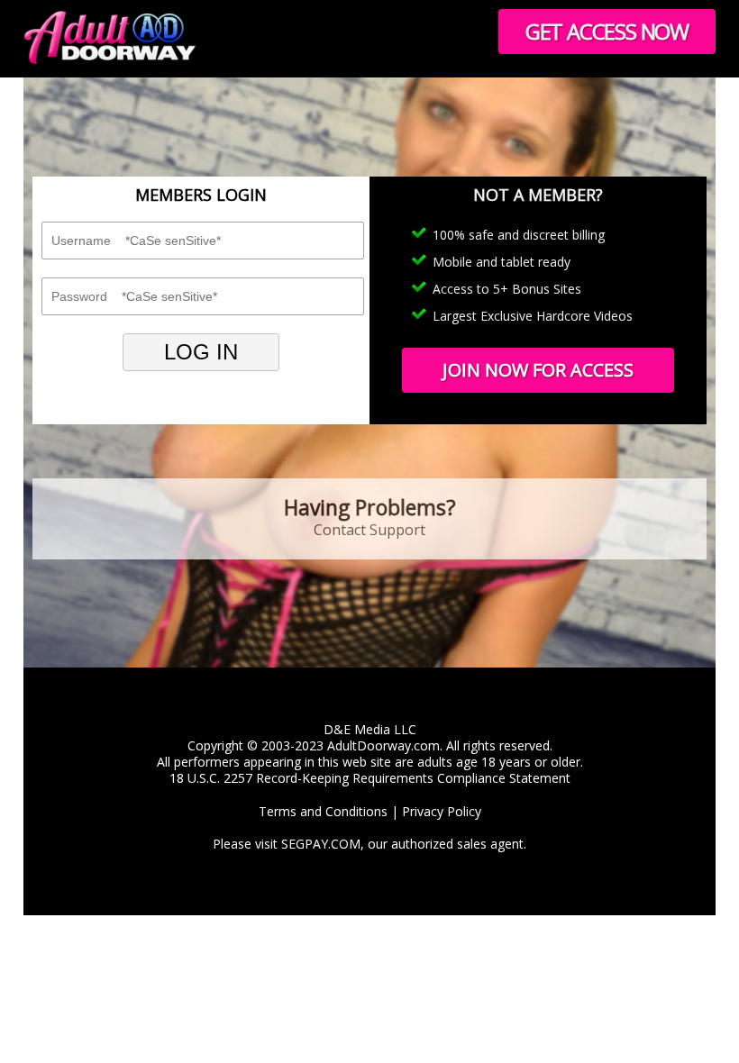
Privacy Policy (441, 811)
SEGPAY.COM (320, 843)
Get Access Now (607, 31)
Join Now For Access (538, 370)
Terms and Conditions (323, 811)
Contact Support (369, 530)
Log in (201, 352)
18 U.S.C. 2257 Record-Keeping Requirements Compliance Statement (369, 777)
